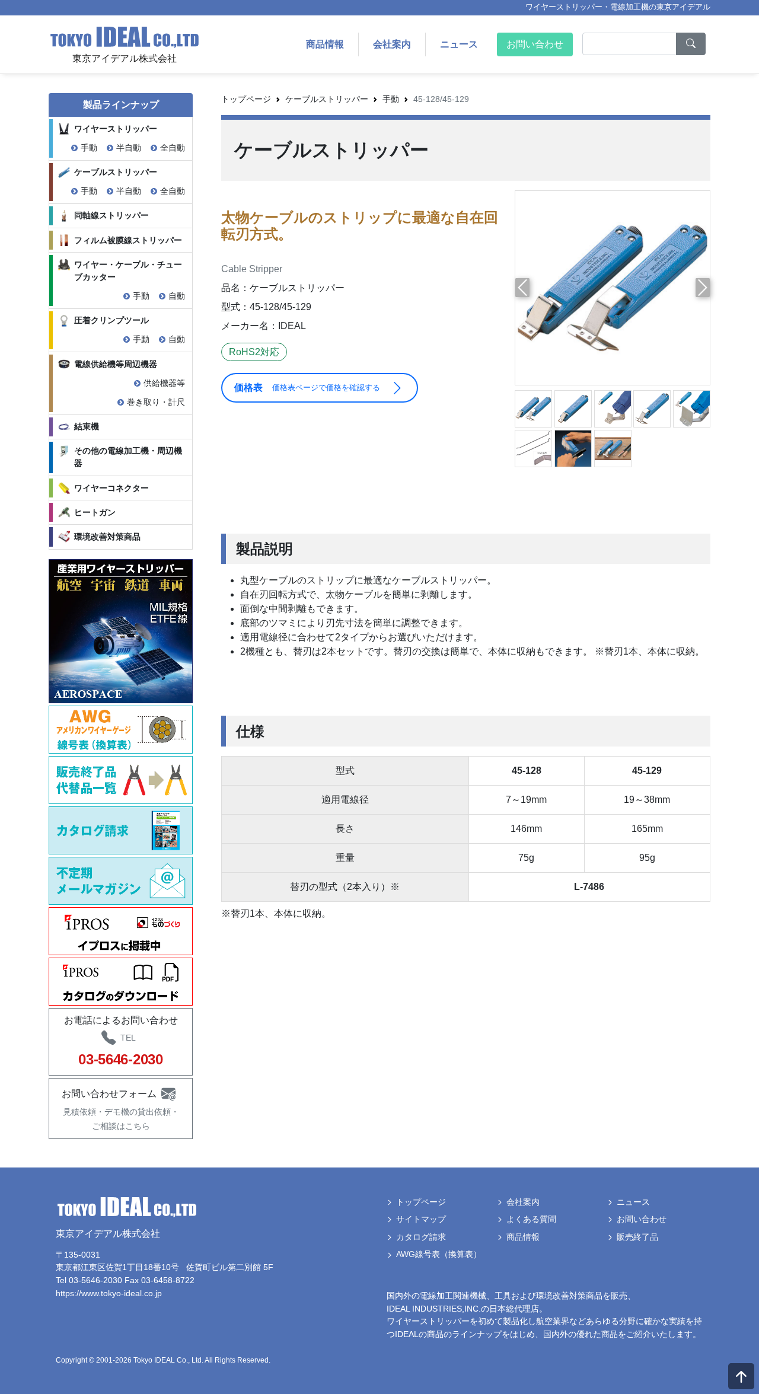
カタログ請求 (421, 1237)
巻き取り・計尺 (156, 402)
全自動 (172, 147)
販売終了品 (637, 1237)
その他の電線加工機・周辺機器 (128, 457)
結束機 (86, 426)
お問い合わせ (534, 44)
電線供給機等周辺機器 (115, 364)
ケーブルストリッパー (115, 172)
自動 (176, 296)
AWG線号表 (438, 1254)
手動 (89, 147)
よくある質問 (531, 1219)
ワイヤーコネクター (111, 488)
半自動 (128, 147)
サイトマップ (421, 1219)
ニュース (459, 44)
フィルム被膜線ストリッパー (128, 240)
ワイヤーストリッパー (115, 128)
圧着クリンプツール (111, 320)
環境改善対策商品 (107, 536)
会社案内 (392, 44)
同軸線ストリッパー (111, 215)
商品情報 (325, 44)
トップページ (246, 99)
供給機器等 (164, 383)
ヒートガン (95, 512)
